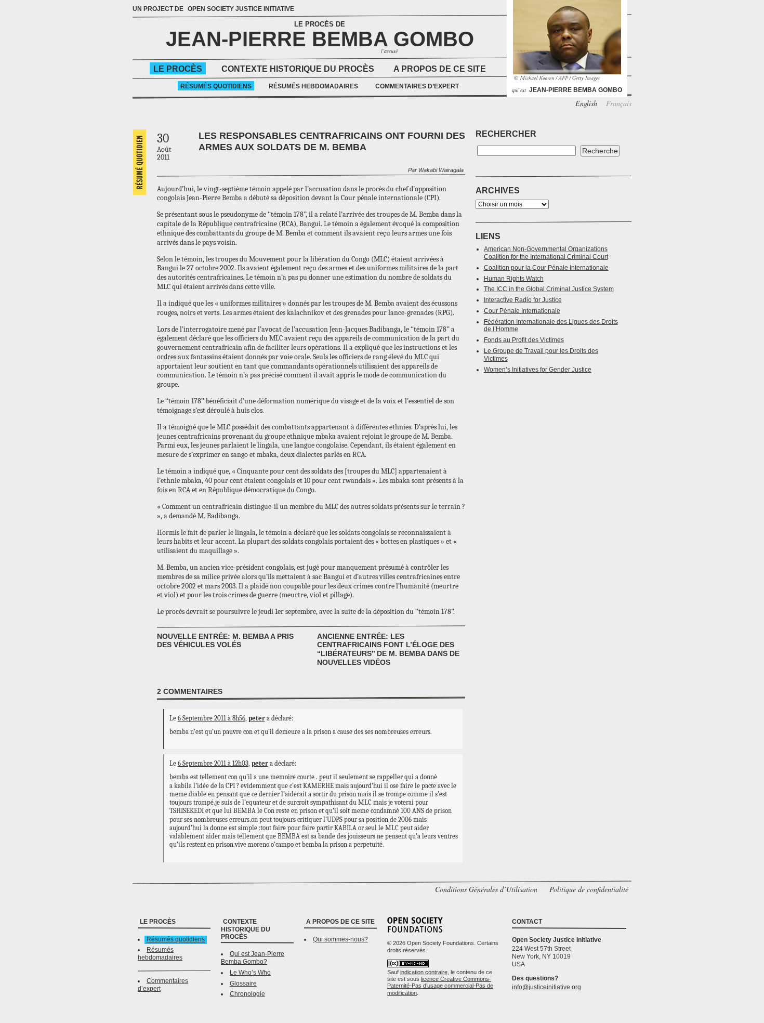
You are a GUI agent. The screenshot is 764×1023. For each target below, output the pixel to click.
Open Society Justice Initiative (241, 8)
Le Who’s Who (250, 972)
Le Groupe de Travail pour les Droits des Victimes (541, 354)
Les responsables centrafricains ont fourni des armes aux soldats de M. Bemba (332, 141)
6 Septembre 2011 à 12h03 (213, 763)
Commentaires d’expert (417, 86)
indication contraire (423, 972)
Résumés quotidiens (216, 86)
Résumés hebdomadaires (313, 86)
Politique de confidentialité (588, 889)
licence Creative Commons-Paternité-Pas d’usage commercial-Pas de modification (440, 986)
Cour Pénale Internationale (522, 310)
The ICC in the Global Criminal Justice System (549, 289)
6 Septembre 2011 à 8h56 (211, 718)
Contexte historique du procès (297, 68)
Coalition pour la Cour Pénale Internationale (546, 267)
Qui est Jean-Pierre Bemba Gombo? (252, 957)
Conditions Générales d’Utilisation (486, 889)
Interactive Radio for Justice (523, 300)
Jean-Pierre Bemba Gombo (320, 39)
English (586, 103)
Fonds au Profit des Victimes (524, 340)
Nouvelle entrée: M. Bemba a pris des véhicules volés (225, 640)
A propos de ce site (439, 68)
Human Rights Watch (514, 278)
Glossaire (243, 983)
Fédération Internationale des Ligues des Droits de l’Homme (551, 325)
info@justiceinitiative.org (546, 987)
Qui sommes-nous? (340, 939)
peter (256, 718)
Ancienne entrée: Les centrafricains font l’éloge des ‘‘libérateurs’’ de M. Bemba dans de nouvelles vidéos (388, 649)
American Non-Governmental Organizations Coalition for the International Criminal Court (546, 252)
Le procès (177, 68)
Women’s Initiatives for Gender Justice (537, 369)
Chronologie (247, 994)
